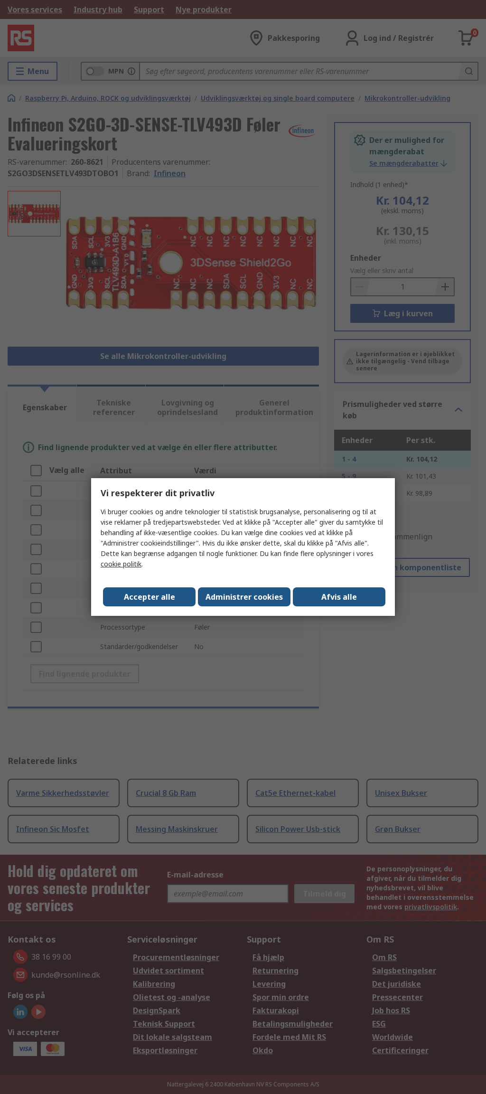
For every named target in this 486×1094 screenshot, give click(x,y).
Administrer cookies (244, 597)
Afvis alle (339, 597)
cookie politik (121, 563)
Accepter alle (149, 597)
